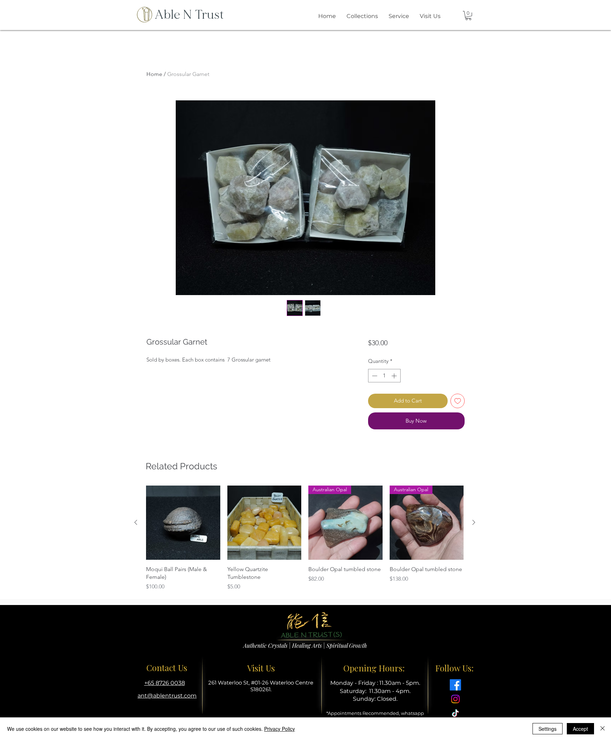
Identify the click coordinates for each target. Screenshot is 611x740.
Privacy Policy (279, 728)
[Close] (602, 728)
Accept (580, 728)
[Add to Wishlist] (457, 401)
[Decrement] (374, 375)
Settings (548, 728)
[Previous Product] (136, 522)
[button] (468, 15)
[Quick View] (183, 523)
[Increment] (395, 375)
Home (154, 74)
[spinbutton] (384, 375)
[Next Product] (474, 522)
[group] (305, 538)
